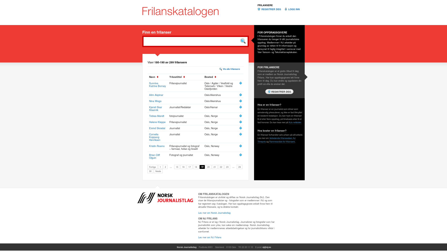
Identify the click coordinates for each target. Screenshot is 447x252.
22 (221, 166)
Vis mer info (240, 83)
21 (215, 166)
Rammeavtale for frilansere (282, 141)
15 (177, 166)
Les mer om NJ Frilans (209, 237)
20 (208, 166)
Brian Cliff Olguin (154, 156)
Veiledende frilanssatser (280, 137)
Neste (158, 171)
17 (189, 166)
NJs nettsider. (295, 122)
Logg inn (294, 9)
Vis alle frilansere (231, 69)
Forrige (152, 166)
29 (239, 166)
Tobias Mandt (156, 116)
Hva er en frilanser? (269, 104)
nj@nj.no (266, 247)
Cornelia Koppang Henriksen (154, 137)
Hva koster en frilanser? (272, 130)
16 (183, 166)
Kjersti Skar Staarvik (155, 108)
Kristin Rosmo (157, 146)
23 (227, 166)
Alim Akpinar (156, 95)
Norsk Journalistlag (186, 247)
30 (150, 171)
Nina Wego (155, 101)
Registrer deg (271, 9)
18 (196, 166)
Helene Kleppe (157, 122)
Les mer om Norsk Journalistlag (214, 212)
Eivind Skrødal (157, 128)
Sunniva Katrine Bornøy (157, 84)
